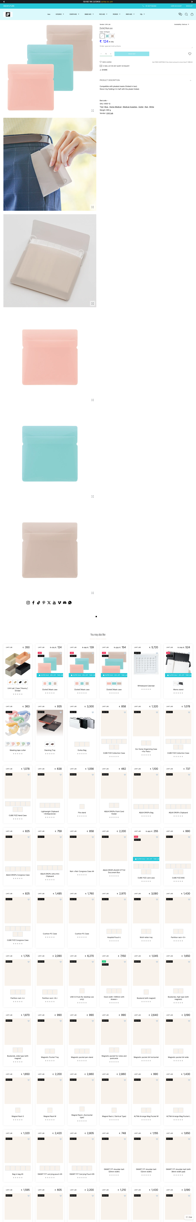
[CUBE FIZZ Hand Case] (18, 785)
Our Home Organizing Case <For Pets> (146, 750)
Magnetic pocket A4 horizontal (146, 1057)
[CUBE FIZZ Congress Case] (18, 910)
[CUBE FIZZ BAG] (178, 848)
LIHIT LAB (9, 647)
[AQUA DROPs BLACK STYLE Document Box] (114, 848)
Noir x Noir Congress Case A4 (82, 871)
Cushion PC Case (50, 934)
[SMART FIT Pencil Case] (18, 1206)
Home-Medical (115, 107)
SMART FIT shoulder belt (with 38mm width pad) (178, 1170)
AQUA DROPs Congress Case (18, 875)
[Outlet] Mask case (49, 689)
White (151, 107)
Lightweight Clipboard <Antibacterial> (50, 812)
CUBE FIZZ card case (146, 878)
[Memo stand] (178, 664)
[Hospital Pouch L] (114, 910)
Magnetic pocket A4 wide (178, 1057)
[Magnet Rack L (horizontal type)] (82, 1090)
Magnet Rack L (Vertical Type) (114, 1116)
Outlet (140, 107)
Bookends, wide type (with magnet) (17, 1057)
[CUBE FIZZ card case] (146, 848)
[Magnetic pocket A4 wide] (178, 1031)
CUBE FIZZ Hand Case (18, 815)
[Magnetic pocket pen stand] (82, 1031)
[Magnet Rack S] (18, 1090)
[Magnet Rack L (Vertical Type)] (114, 1090)
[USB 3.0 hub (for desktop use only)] (82, 972)
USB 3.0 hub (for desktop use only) (82, 998)
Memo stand (178, 689)
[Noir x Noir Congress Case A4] (82, 848)
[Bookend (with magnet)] (146, 972)
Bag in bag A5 (17, 1174)
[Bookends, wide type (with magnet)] (18, 1031)
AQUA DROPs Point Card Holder (114, 812)
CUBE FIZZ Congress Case (17, 940)
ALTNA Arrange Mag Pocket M (146, 1116)
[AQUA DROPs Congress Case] (18, 848)
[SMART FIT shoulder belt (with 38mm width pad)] (178, 1150)
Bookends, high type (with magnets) (178, 998)
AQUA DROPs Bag (146, 812)
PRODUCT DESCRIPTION (110, 80)
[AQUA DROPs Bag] (146, 785)
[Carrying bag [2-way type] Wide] (82, 1206)
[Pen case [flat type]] (114, 1206)
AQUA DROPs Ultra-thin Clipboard (49, 875)
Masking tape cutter (18, 750)
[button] (3, 2)
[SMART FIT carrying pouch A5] (50, 1150)
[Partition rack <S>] (178, 910)
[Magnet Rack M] (50, 1090)
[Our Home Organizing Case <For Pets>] (146, 723)
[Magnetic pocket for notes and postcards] (114, 1031)
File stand (82, 812)
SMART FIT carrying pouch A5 (50, 1174)
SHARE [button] (104, 70)
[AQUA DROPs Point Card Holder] (114, 785)
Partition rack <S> (178, 937)
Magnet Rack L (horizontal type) (81, 1116)
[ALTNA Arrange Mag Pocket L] (178, 1090)
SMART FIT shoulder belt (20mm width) (114, 1170)
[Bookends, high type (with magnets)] (178, 972)
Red (146, 107)
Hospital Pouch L (114, 937)
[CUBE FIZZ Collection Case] (114, 723)
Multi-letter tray (146, 937)
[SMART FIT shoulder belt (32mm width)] (146, 1150)
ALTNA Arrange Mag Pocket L (178, 1116)
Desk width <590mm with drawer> (114, 998)
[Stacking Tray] (50, 723)
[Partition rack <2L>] (50, 972)
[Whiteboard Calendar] (146, 664)
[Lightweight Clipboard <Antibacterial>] (50, 785)
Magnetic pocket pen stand (82, 1057)
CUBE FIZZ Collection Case (114, 753)
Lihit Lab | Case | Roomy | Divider (18, 689)
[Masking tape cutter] (18, 723)
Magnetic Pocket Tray (50, 1057)
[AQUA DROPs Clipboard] (178, 785)
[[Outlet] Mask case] (50, 664)
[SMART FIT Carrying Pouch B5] (82, 1150)
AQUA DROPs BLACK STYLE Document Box (114, 871)
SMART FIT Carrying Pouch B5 (82, 1174)
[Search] (186, 14)
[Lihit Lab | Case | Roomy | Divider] (18, 664)
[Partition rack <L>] (18, 972)
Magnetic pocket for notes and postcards (114, 1057)
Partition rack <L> (18, 998)
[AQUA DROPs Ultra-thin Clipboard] (50, 848)
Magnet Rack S (18, 1116)
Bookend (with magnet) (146, 998)
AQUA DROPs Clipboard (178, 812)
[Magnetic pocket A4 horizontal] (146, 1031)
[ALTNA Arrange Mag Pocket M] (146, 1090)
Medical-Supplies (130, 107)
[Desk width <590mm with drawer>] (114, 972)
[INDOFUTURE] (7, 14)
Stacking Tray (49, 750)
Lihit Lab (107, 24)
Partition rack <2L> (50, 998)
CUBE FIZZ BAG (178, 878)
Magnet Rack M (50, 1116)
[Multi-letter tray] (146, 910)
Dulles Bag (82, 750)
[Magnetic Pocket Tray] (50, 1031)
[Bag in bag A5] (18, 1150)
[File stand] (82, 785)
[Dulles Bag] (82, 723)
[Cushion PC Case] (50, 910)
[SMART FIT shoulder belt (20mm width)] (114, 1150)
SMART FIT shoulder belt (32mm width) (146, 1170)
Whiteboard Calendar (146, 686)
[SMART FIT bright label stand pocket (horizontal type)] (178, 1206)
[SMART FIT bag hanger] (50, 1206)
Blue (106, 107)
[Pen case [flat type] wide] (146, 1206)
